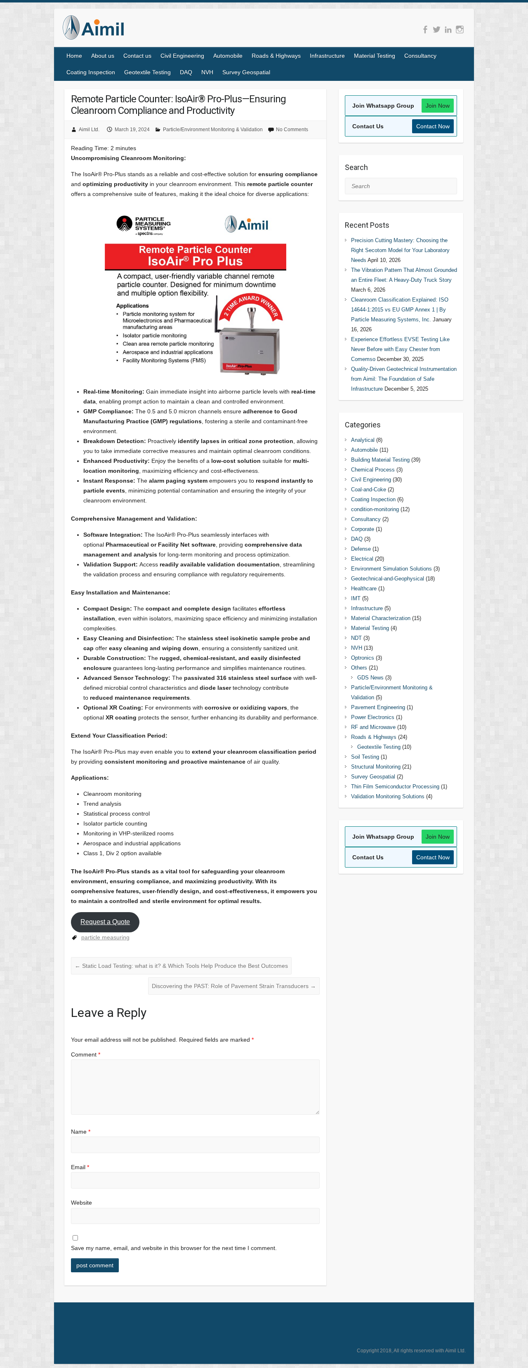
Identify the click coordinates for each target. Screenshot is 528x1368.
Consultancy (420, 55)
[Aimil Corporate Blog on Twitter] (436, 29)
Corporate (362, 529)
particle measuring (105, 937)
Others (359, 668)
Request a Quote (105, 921)
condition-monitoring (375, 509)
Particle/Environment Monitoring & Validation (213, 129)
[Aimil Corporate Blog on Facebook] (425, 29)
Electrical (362, 559)
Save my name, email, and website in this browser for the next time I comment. (174, 1248)
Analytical (363, 440)
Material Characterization (380, 618)
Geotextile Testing (147, 72)
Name (80, 1131)
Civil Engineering (182, 55)
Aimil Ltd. (89, 129)
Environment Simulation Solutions (391, 569)
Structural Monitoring (376, 767)
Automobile (228, 55)
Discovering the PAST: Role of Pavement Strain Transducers (234, 986)
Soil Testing (365, 757)
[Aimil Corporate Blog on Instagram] (459, 29)
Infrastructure (327, 55)
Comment (85, 1054)
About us (102, 55)
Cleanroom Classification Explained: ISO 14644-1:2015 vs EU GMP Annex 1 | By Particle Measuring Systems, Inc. (399, 310)
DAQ (186, 72)
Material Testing (374, 55)
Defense (361, 549)
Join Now (438, 105)
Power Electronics (372, 717)
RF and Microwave (373, 727)
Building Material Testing (380, 460)
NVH (207, 72)
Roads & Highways (276, 55)
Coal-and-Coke (368, 489)
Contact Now (433, 126)
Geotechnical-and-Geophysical (387, 579)
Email (80, 1167)
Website (81, 1202)
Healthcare (364, 588)
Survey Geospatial (246, 72)
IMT (356, 598)
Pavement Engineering (378, 707)
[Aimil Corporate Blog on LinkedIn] (448, 29)
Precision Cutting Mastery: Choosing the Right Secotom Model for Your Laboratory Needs (400, 250)
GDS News (370, 678)
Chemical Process (373, 470)
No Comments (292, 129)
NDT (356, 638)
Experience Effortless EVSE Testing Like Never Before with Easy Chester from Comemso (400, 349)
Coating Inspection (90, 72)
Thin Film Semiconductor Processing (395, 786)
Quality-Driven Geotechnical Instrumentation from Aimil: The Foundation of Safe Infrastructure (404, 379)
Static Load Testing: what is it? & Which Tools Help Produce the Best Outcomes (181, 965)
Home (74, 55)
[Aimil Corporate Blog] (93, 29)
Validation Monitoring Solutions (387, 796)
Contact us (137, 55)
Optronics (362, 658)
